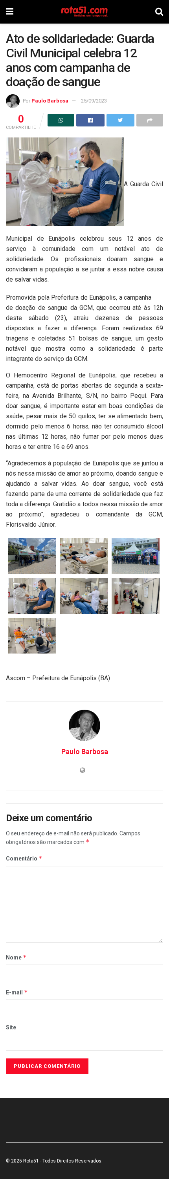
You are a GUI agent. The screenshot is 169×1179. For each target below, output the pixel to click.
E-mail (17, 992)
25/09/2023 (94, 101)
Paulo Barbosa (49, 101)
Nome (16, 957)
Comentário (24, 858)
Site (11, 1027)
